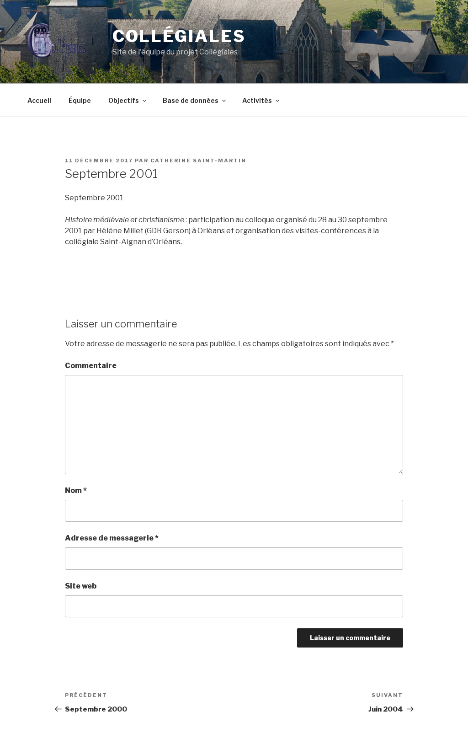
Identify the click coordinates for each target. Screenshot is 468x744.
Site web (80, 586)
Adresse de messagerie (112, 538)
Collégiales (179, 36)
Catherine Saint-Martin (198, 160)
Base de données (190, 100)
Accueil (39, 100)
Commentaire (91, 365)
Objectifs (123, 100)
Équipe (80, 100)
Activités (257, 100)
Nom (76, 490)
